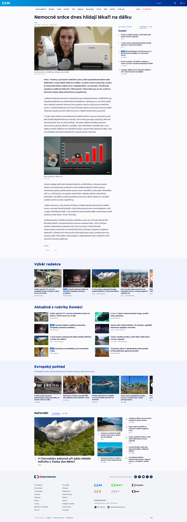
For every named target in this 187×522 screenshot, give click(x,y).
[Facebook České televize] (139, 476)
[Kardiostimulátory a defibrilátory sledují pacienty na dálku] (73, 48)
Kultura (112, 9)
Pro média (65, 485)
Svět (73, 9)
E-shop (36, 504)
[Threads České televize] (151, 476)
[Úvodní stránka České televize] (45, 476)
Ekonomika (90, 9)
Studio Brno (66, 491)
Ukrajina (51, 9)
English (49, 518)
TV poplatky (38, 491)
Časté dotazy (66, 507)
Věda (105, 9)
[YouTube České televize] (143, 476)
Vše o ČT (37, 510)
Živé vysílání (38, 488)
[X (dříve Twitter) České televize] (147, 476)
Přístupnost (69, 518)
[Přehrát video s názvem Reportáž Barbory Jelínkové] (77, 155)
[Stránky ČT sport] (117, 485)
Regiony (80, 9)
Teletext (37, 494)
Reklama (65, 488)
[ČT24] (6, 3)
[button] (78, 156)
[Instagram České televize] (135, 476)
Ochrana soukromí (58, 518)
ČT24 (35, 23)
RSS (151, 518)
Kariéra (64, 501)
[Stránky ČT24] (98, 485)
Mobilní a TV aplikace (41, 507)
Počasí (99, 9)
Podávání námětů (68, 504)
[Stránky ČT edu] (135, 491)
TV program (38, 485)
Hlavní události (41, 9)
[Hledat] (175, 3)
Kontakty (65, 510)
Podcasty (121, 9)
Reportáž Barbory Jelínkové (52, 176)
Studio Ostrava (67, 494)
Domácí (66, 9)
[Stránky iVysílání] (137, 485)
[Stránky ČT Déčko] (97, 491)
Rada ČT (65, 497)
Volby (59, 9)
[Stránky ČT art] (115, 491)
